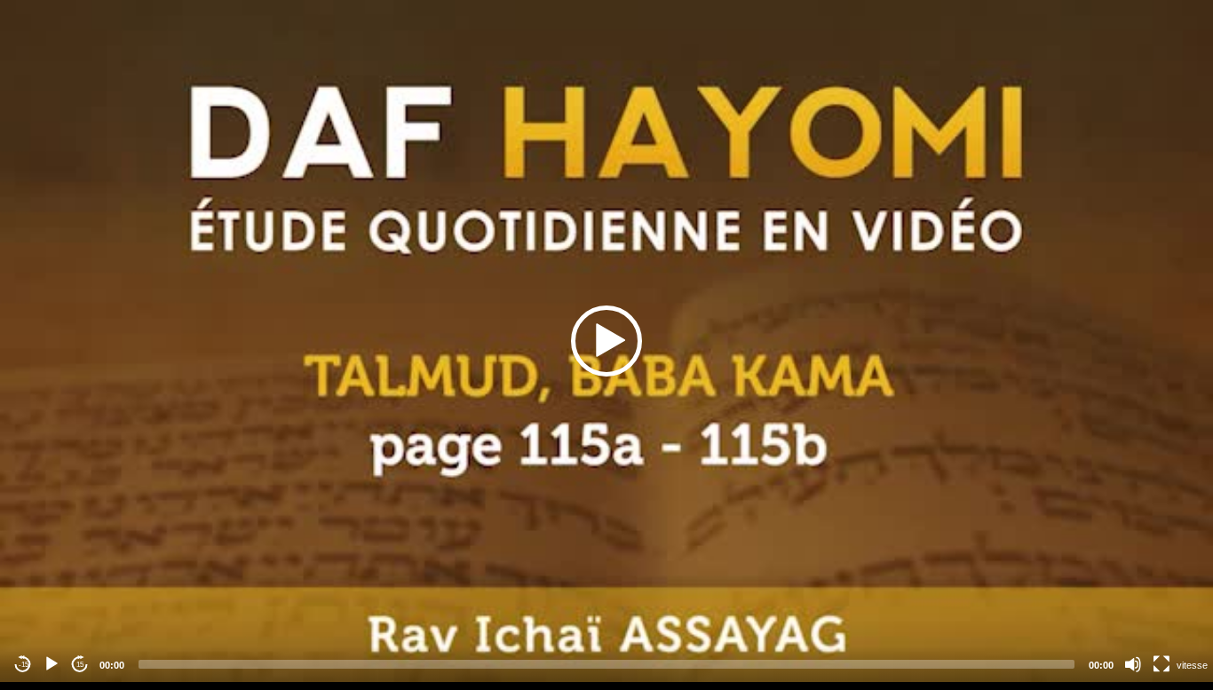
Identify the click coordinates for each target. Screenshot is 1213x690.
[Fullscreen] (1161, 664)
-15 (23, 665)
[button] (606, 341)
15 (79, 665)
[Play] (51, 664)
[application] (606, 341)
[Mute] (1133, 664)
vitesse (1192, 665)
